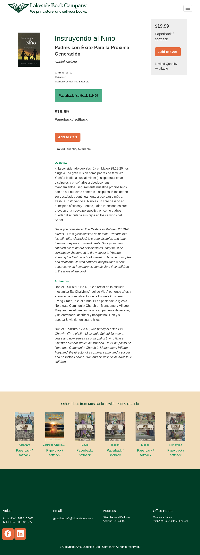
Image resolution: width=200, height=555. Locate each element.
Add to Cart (67, 137)
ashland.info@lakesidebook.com (74, 518)
